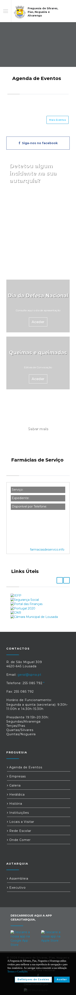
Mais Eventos (57, 119)
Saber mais (38, 429)
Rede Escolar (19, 831)
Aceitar (62, 979)
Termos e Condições (17, 971)
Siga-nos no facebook (39, 143)
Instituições (18, 813)
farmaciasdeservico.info (47, 549)
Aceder (38, 258)
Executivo (17, 887)
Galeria (14, 785)
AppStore (53, 209)
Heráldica (16, 794)
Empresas (17, 776)
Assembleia (18, 878)
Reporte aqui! (38, 198)
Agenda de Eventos (25, 767)
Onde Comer (19, 840)
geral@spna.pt (29, 675)
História (15, 803)
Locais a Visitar (21, 822)
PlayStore (22, 209)
